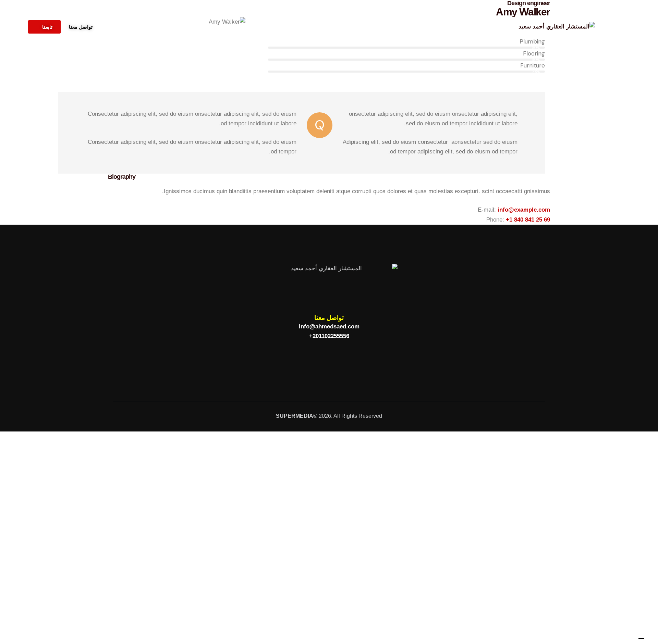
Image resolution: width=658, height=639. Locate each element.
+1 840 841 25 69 (528, 219)
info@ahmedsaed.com (329, 326)
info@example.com (524, 209)
